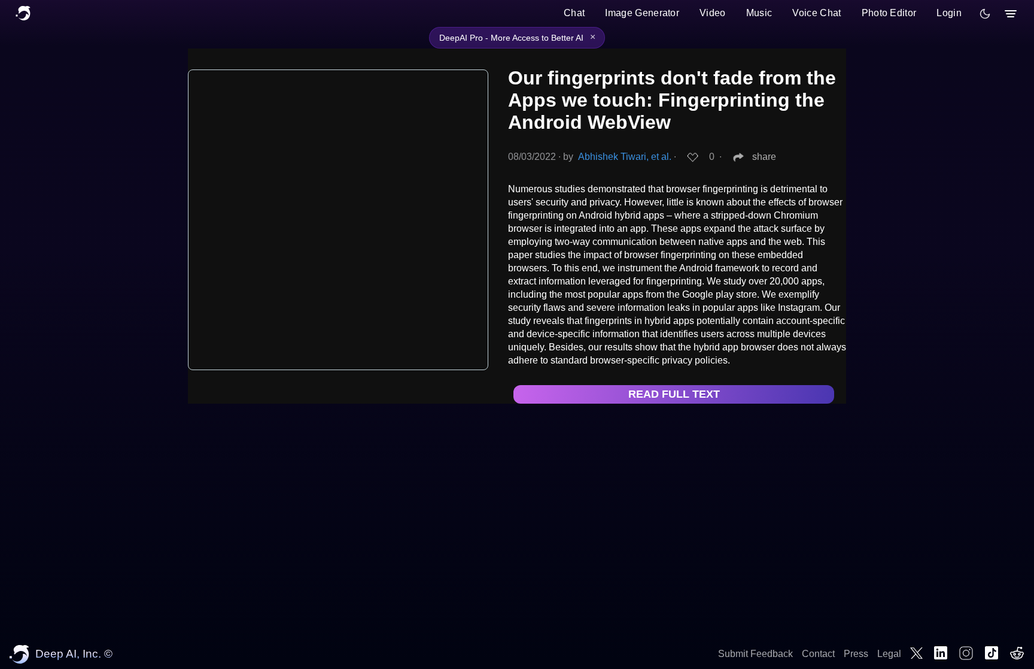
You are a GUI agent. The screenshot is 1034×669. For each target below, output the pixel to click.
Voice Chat (816, 13)
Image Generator (642, 13)
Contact (818, 654)
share (764, 157)
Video (713, 13)
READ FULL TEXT (674, 394)
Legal (889, 654)
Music (759, 13)
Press (856, 654)
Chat (574, 13)
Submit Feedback (755, 654)
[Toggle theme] (985, 13)
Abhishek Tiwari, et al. (624, 157)
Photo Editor (889, 13)
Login (949, 13)
